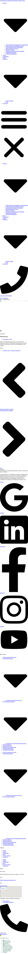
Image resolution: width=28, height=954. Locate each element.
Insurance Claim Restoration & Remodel (15, 51)
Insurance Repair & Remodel (9, 747)
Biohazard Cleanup (10, 50)
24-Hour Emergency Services (9, 657)
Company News (6, 350)
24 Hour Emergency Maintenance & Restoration (17, 44)
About (4, 55)
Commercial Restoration (11, 53)
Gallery (4, 57)
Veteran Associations (15, 350)
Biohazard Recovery (7, 746)
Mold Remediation (7, 744)
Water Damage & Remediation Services (15, 46)
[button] (14, 133)
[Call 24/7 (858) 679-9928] (14, 293)
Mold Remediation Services (12, 48)
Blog (7, 102)
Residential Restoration (11, 52)
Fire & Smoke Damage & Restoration (14, 47)
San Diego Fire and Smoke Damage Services (16, 743)
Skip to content (3, 934)
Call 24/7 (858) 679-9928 (6, 295)
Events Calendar (9, 100)
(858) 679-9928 (3, 885)
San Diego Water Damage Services (14, 700)
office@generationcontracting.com (8, 880)
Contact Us (5, 103)
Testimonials (6, 56)
